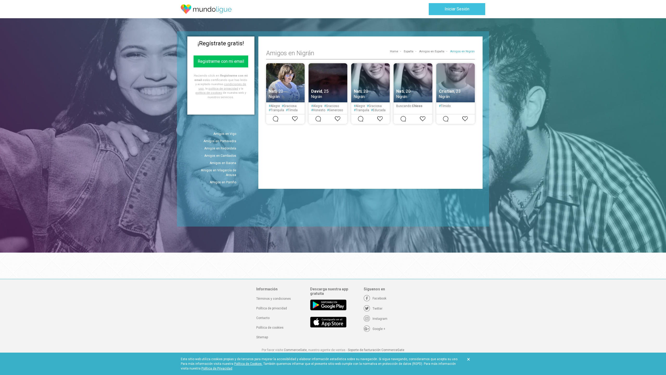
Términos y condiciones (273, 299)
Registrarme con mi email (221, 61)
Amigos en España (431, 51)
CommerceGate (295, 350)
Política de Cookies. (248, 364)
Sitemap (262, 337)
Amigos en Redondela (220, 148)
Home (394, 51)
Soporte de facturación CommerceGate (376, 350)
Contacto (263, 318)
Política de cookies (270, 327)
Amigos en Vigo (224, 134)
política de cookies (208, 93)
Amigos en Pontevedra (219, 141)
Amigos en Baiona (223, 163)
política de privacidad (223, 88)
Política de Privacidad (216, 368)
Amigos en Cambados (220, 156)
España (408, 51)
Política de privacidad (271, 308)
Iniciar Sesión (457, 9)
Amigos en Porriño (223, 182)
